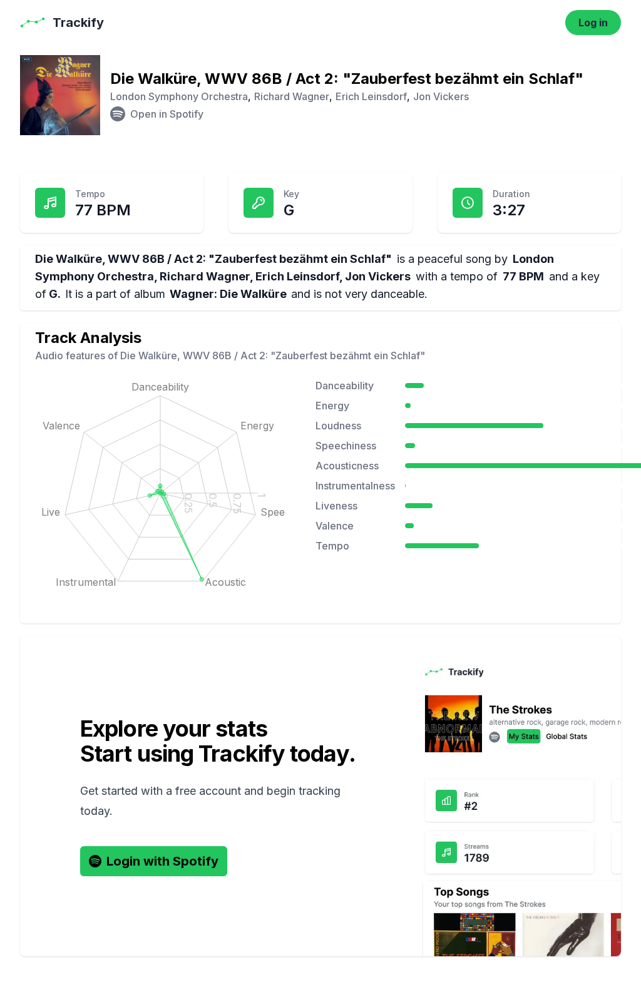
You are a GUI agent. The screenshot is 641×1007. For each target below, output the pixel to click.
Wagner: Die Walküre (228, 293)
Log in (593, 22)
